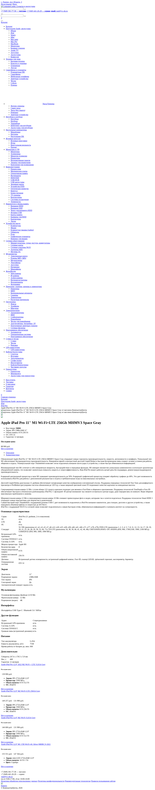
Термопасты (16, 202)
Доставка (9, 382)
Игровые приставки (19, 141)
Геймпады (15, 232)
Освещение (15, 66)
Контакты (10, 389)
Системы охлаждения (20, 199)
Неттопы (14, 134)
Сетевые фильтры (18, 328)
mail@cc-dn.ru (59, 11)
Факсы (13, 304)
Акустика (15, 52)
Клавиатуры (16, 226)
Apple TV (15, 50)
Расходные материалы (20, 300)
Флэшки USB (16, 213)
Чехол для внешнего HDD (21, 210)
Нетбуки (14, 121)
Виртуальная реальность (21, 145)
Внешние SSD (17, 208)
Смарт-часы (15, 108)
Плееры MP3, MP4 (18, 258)
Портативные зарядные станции (24, 326)
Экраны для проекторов (21, 162)
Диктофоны (15, 263)
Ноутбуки (15, 119)
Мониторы (15, 46)
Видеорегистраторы (19, 280)
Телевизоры (15, 154)
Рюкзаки (14, 345)
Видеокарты (16, 176)
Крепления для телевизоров (22, 165)
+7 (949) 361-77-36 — (13, 11)
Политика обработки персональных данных (19, 781)
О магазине (10, 384)
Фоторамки (15, 284)
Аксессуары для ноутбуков (22, 128)
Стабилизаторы (17, 317)
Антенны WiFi (17, 250)
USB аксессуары (17, 182)
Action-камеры (17, 278)
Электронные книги (19, 256)
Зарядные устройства (19, 79)
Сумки (13, 341)
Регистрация (6, 4)
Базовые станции (18, 48)
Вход (15, 4)
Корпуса (14, 191)
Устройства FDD (17, 186)
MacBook (14, 44)
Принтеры (15, 289)
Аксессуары (16, 55)
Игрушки (14, 356)
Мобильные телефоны (20, 76)
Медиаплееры (16, 260)
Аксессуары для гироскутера (23, 376)
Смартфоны (15, 74)
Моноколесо (16, 374)
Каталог (4, 22)
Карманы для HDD (18, 217)
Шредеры (15, 308)
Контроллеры (16, 197)
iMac (13, 37)
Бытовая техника (18, 61)
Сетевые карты (17, 245)
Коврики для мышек (19, 239)
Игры (13, 143)
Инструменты (16, 363)
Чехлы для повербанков (20, 321)
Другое (14, 68)
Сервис (9, 391)
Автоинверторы (17, 313)
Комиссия (15, 57)
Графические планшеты (20, 236)
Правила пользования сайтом (103, 781)
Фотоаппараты (17, 282)
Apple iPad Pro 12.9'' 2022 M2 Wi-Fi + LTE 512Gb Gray (23, 664)
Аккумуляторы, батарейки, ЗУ (23, 323)
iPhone (13, 31)
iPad (12, 33)
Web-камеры (16, 273)
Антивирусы (16, 332)
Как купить (10, 380)
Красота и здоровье (19, 63)
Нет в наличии (7, 449)
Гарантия (9, 386)
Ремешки (14, 112)
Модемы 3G (16, 252)
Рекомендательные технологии (78, 781)
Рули (13, 234)
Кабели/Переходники (19, 365)
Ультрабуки (15, 123)
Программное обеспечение (22, 337)
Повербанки (16, 319)
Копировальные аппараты (21, 293)
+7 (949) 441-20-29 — (38, 11)
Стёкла (13, 83)
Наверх (4, 786)
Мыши (13, 228)
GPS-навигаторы (18, 350)
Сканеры (14, 295)
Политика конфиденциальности (51, 781)
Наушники (15, 267)
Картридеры (16, 219)
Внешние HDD (17, 206)
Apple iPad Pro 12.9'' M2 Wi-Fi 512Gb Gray (18, 718)
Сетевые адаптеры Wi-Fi (21, 247)
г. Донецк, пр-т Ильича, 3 (11, 2)
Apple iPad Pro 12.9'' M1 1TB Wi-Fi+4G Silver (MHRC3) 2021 (26, 744)
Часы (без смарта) (18, 110)
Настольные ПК (17, 136)
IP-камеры (15, 276)
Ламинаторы (16, 297)
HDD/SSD (15, 178)
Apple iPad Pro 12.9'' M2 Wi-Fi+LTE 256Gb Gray (20, 691)
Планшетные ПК (18, 72)
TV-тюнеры (15, 195)
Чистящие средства (19, 367)
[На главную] (18, 6)
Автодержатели (17, 358)
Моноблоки (15, 132)
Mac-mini (14, 39)
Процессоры (16, 169)
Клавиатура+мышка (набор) (22, 230)
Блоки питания (17, 193)
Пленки (14, 85)
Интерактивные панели (20, 160)
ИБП (13, 315)
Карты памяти (16, 215)
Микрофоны (16, 269)
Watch (13, 35)
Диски (13, 221)
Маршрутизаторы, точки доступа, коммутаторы (30, 243)
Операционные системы (21, 334)
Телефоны (15, 306)
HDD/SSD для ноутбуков (21, 125)
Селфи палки (16, 360)
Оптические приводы (20, 189)
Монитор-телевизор (19, 156)
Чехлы (13, 81)
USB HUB (15, 180)
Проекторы (15, 158)
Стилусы (14, 354)
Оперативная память (19, 173)
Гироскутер (15, 371)
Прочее (14, 147)
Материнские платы (19, 171)
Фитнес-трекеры (17, 106)
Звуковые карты (17, 184)
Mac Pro (14, 42)
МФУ (13, 291)
